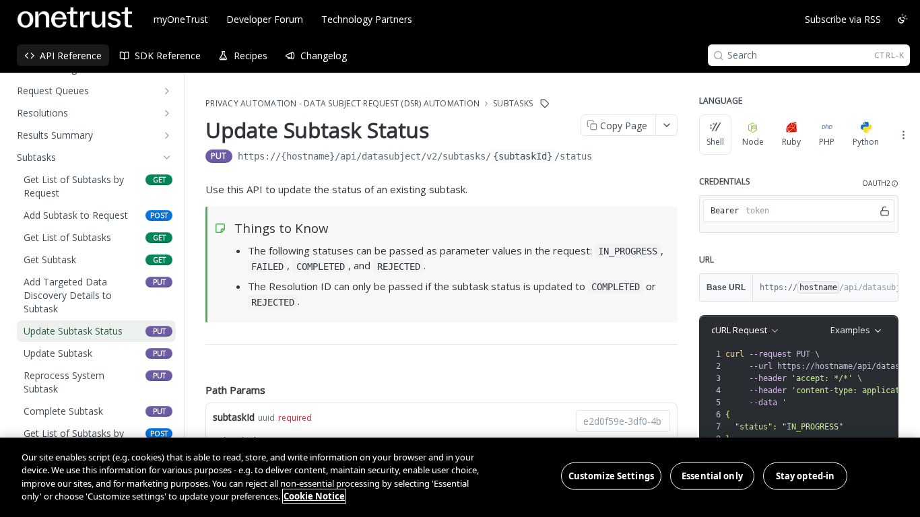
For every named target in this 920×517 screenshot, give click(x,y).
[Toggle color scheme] (902, 19)
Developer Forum (264, 19)
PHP (826, 141)
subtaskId (234, 394)
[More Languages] (903, 135)
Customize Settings (611, 476)
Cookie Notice (314, 496)
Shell (715, 141)
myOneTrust (181, 19)
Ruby (791, 141)
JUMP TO (92, 102)
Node (753, 141)
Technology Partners (366, 19)
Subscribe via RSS (843, 19)
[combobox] (623, 398)
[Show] (885, 211)
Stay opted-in (805, 476)
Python (866, 141)
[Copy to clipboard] (605, 135)
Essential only (712, 476)
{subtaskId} (522, 133)
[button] (880, 183)
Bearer (725, 210)
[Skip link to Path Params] (196, 367)
